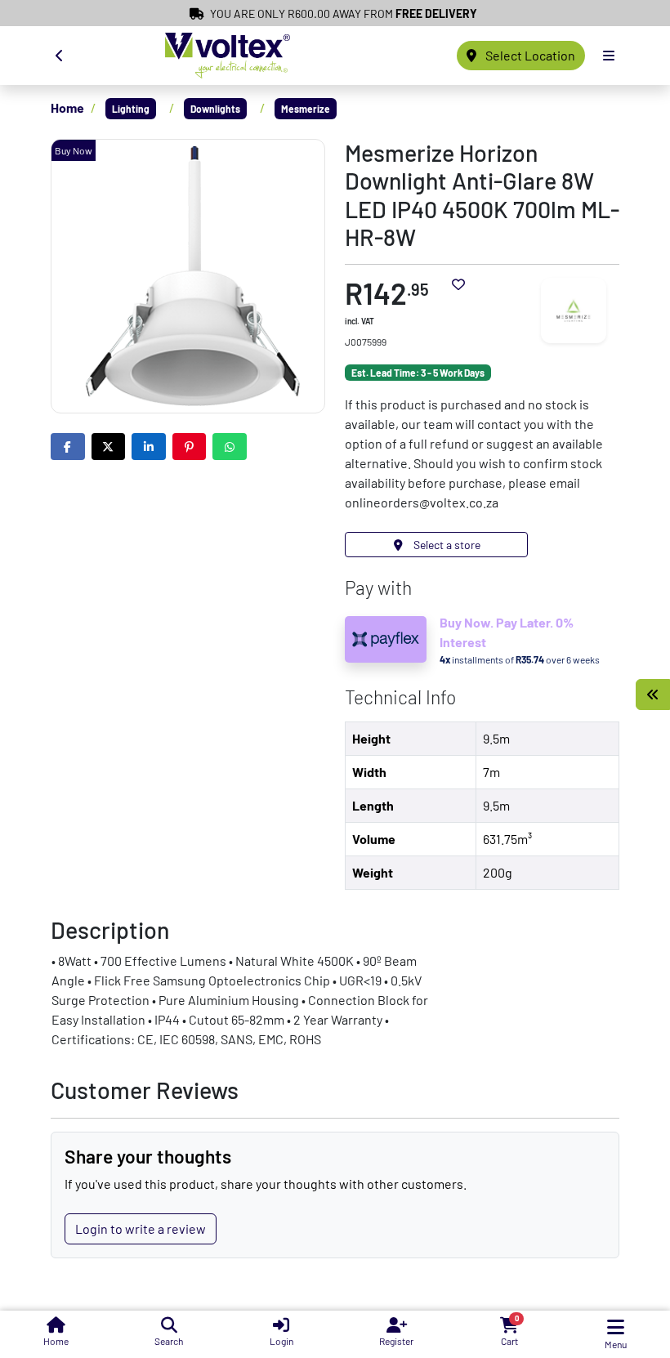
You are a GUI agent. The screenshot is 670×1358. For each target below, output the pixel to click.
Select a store (445, 545)
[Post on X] (109, 446)
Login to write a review (140, 1228)
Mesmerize (305, 108)
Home (67, 107)
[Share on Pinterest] (189, 446)
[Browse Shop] (653, 694)
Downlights (215, 108)
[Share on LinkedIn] (149, 446)
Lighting (131, 108)
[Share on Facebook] (68, 446)
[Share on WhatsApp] (229, 446)
